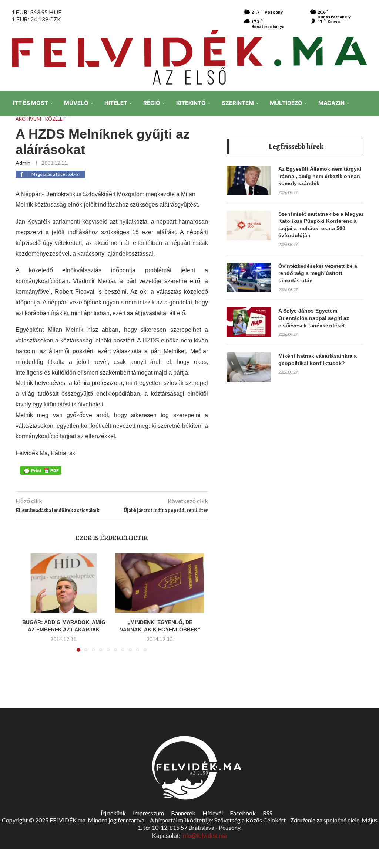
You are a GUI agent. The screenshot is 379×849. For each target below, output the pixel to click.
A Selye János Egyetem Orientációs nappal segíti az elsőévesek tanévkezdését (313, 318)
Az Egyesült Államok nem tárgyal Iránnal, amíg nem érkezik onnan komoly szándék (319, 176)
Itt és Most (30, 102)
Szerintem (238, 102)
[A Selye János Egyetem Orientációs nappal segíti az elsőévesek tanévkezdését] (249, 322)
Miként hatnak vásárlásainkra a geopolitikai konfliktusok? (317, 359)
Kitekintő (191, 102)
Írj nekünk (113, 812)
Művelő (76, 102)
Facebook (243, 812)
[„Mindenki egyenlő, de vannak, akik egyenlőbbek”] (159, 583)
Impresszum (148, 812)
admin (23, 163)
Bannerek (183, 812)
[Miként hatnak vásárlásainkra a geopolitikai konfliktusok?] (249, 367)
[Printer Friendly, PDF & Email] (40, 470)
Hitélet (115, 102)
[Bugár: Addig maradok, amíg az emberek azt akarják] (63, 583)
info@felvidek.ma (204, 836)
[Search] (368, 154)
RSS (267, 812)
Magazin (331, 102)
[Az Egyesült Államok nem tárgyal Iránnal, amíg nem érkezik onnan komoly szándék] (249, 180)
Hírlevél (212, 812)
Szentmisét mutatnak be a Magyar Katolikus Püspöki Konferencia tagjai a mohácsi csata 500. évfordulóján (320, 225)
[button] (29, 607)
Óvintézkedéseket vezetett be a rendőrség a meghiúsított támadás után (317, 273)
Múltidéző (286, 102)
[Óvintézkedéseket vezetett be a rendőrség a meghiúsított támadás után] (249, 277)
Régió (151, 102)
